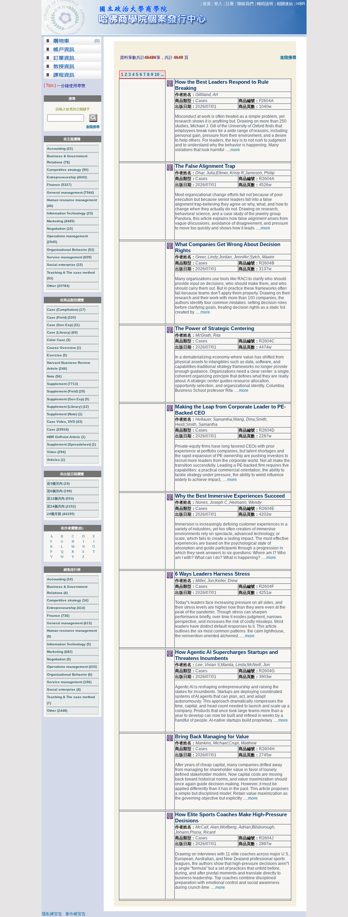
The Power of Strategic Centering (214, 328)
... (162, 74)
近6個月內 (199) (59, 491)
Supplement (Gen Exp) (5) (68, 399)
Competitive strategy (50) (67, 170)
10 (157, 74)
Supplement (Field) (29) (66, 391)
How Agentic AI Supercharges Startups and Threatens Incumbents (226, 655)
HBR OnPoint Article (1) (66, 437)
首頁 (207, 3)
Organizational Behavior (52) (70, 250)
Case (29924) (58, 429)
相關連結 (285, 3)
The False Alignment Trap (205, 166)
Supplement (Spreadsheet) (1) (71, 444)
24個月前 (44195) (60, 514)
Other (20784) (58, 286)
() (97, 40)
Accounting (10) (60, 579)
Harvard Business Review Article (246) (68, 365)
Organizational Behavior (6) (69, 674)
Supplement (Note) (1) (64, 414)
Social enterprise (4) (64, 689)
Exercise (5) (57, 355)
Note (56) (54, 376)
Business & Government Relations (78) (67, 159)
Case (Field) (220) (61, 317)
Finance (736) (58, 615)
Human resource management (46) (72, 203)
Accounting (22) (60, 148)
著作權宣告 (75, 914)
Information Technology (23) (70, 213)
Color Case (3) (58, 340)
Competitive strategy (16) (67, 600)
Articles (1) (56, 460)
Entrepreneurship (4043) (67, 177)
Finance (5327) (59, 185)
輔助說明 (265, 3)
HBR (300, 3)
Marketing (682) (59, 652)
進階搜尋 (288, 57)
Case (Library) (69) (62, 332)
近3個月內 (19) (58, 483)
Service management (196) (69, 682)
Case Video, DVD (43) (64, 421)
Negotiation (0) (59, 659)
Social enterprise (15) (65, 265)
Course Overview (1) (64, 348)
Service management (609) (69, 257)
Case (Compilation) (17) (66, 309)
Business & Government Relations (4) (67, 589)
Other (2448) (57, 710)
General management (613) (69, 623)
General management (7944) (70, 192)
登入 (218, 3)
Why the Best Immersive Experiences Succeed (230, 496)
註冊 (230, 3)
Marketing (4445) (60, 221)
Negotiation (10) (60, 228)
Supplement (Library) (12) (68, 406)
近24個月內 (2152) (61, 506)
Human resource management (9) (72, 633)
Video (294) (56, 452)
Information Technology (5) (69, 644)
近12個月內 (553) (60, 498)
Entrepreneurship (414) (66, 608)
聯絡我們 (245, 3)
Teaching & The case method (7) (71, 700)
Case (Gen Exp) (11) (63, 325)
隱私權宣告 (52, 914)
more (235, 149)
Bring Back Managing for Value (212, 736)
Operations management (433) (72, 667)
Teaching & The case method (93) (71, 275)
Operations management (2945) (67, 239)
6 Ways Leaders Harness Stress (212, 574)
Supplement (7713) (62, 384)
